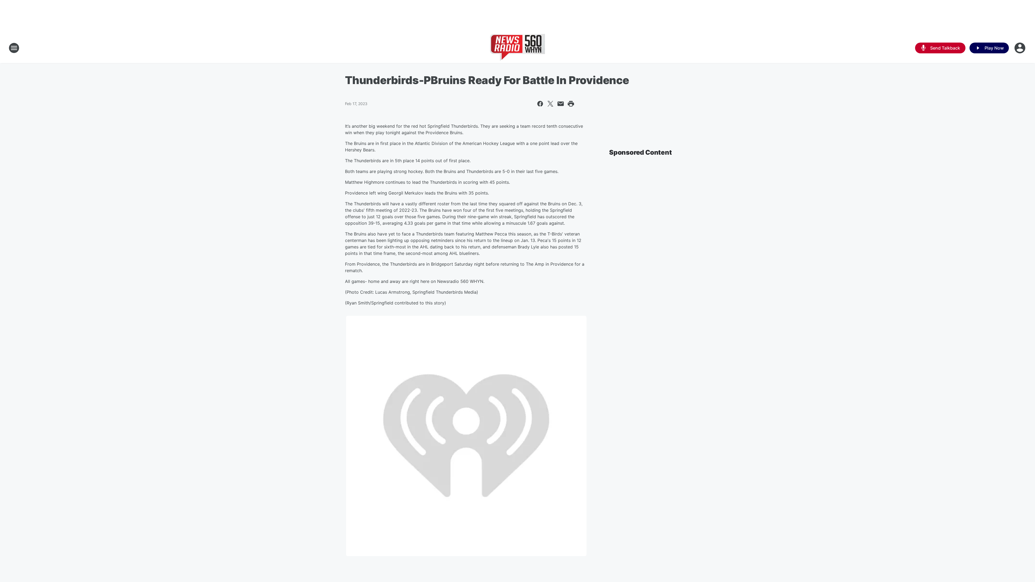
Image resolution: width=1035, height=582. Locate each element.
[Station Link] (517, 48)
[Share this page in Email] (560, 104)
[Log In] (1020, 48)
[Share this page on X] (550, 104)
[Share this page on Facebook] (540, 104)
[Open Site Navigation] (14, 48)
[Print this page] (571, 104)
